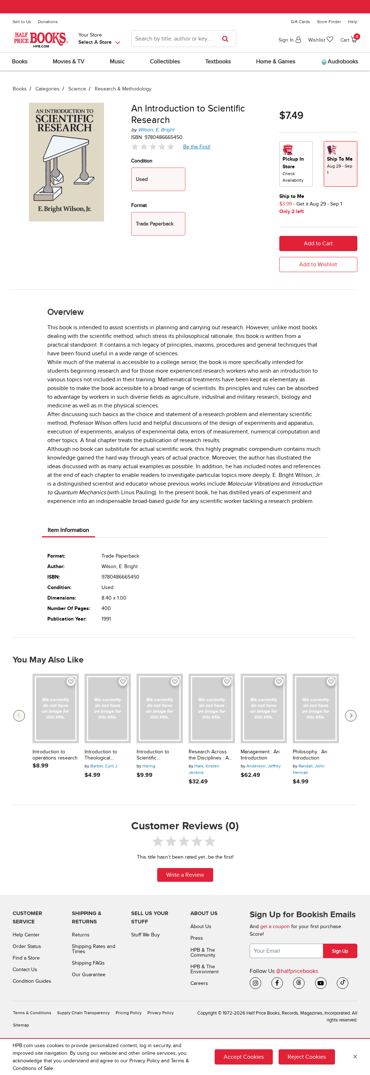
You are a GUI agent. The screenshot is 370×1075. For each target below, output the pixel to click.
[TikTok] (342, 983)
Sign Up (340, 951)
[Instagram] (255, 983)
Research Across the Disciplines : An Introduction (210, 755)
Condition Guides (32, 981)
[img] (153, 147)
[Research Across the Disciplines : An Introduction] (212, 708)
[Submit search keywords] (227, 38)
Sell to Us (22, 21)
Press (196, 938)
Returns (81, 935)
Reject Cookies (307, 1057)
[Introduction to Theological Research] (108, 708)
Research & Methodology (123, 89)
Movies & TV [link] (69, 61)
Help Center (26, 935)
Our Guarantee (89, 975)
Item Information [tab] (68, 530)
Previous (19, 715)
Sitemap (21, 1025)
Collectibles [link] (165, 61)
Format (139, 205)
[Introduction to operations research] (56, 708)
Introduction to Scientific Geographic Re (153, 755)
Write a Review (185, 875)
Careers (199, 983)
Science (77, 89)
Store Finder (329, 21)
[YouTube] (321, 983)
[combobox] (184, 39)
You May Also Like (48, 660)
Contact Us (25, 969)
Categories (47, 89)
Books (20, 89)
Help (352, 21)
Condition (141, 161)
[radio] (296, 164)
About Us (200, 926)
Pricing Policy (129, 1013)
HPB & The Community (202, 952)
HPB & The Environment (204, 969)
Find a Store (26, 958)
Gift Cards (300, 21)
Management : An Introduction (260, 755)
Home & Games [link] (275, 61)
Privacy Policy (160, 1013)
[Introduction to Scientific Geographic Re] (160, 708)
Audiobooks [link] (342, 61)
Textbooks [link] (218, 61)
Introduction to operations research (55, 755)
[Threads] (299, 983)
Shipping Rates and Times (93, 949)
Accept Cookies (244, 1057)
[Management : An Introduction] (264, 708)
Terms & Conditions (32, 1013)
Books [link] (19, 61)
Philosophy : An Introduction (310, 755)
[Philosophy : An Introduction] (316, 708)
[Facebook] (277, 983)
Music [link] (117, 61)
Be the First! (197, 146)
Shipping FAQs (88, 963)
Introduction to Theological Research (101, 755)
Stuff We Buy (145, 935)
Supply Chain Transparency (83, 1013)
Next (351, 715)
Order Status (27, 946)
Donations (48, 21)
